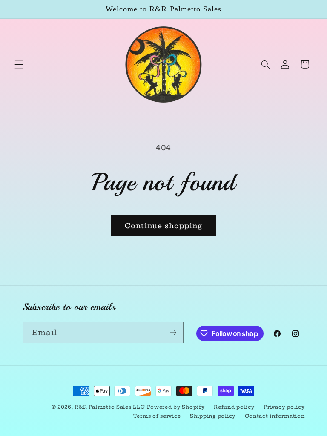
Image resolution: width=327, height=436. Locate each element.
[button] (19, 64)
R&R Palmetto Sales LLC (110, 407)
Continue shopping (164, 225)
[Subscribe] (173, 332)
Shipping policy (212, 416)
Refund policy (234, 407)
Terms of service (157, 416)
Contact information (275, 416)
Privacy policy (284, 407)
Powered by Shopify (175, 407)
